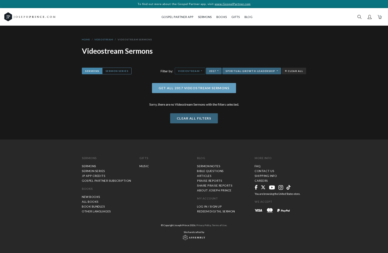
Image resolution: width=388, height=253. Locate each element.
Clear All (295, 70)
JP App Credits (93, 175)
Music (144, 166)
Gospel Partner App (177, 17)
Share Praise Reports (214, 185)
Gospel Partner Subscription (106, 180)
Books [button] (221, 17)
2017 (213, 70)
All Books (90, 201)
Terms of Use (219, 225)
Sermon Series (117, 70)
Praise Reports (209, 180)
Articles (204, 175)
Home (86, 39)
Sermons (92, 70)
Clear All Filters (194, 118)
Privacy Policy (203, 225)
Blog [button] (248, 17)
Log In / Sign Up (209, 206)
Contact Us (264, 171)
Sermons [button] (205, 17)
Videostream (103, 39)
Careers (261, 180)
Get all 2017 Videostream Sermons (194, 88)
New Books (91, 196)
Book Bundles (93, 206)
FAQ (258, 166)
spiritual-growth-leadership (251, 70)
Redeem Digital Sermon (216, 211)
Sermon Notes (208, 166)
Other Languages (96, 211)
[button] (370, 17)
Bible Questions (210, 171)
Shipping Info (266, 175)
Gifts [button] (235, 17)
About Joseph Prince (214, 190)
